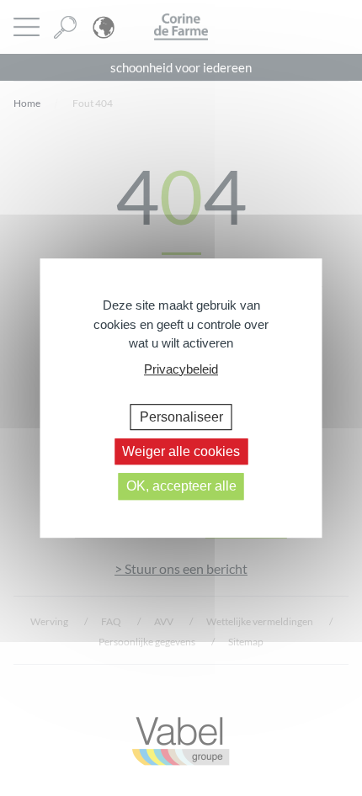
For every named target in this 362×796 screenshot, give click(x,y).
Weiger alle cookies (181, 451)
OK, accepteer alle (181, 487)
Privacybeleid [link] (181, 369)
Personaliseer (181, 417)
